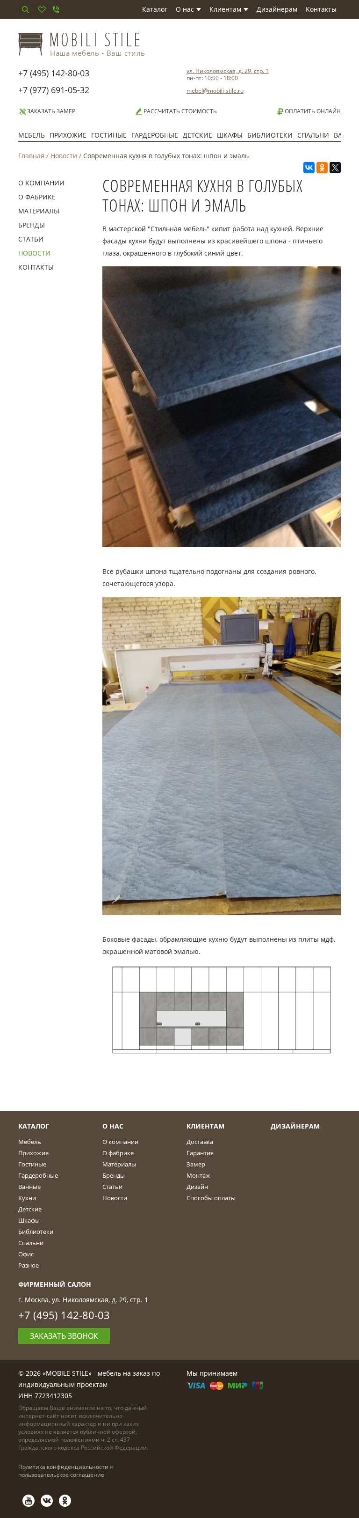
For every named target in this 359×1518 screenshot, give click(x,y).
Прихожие (68, 135)
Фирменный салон (54, 1284)
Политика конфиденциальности (63, 1467)
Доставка (200, 1141)
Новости (63, 155)
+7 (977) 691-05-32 (53, 89)
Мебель (31, 135)
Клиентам (225, 9)
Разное (28, 1265)
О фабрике (37, 196)
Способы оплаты (211, 1198)
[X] (335, 167)
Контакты (321, 9)
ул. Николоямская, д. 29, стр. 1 (228, 71)
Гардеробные (154, 135)
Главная (31, 155)
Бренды (31, 224)
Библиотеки (270, 135)
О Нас (112, 1126)
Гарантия (200, 1153)
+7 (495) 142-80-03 (53, 73)
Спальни (313, 135)
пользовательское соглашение (61, 1475)
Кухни (27, 1198)
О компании (41, 182)
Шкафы (230, 135)
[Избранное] (42, 9)
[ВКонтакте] (309, 167)
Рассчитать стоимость (180, 111)
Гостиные (109, 135)
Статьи (30, 239)
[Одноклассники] (322, 167)
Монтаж (198, 1175)
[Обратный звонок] (56, 9)
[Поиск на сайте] (25, 9)
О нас (185, 9)
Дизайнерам (277, 9)
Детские (197, 135)
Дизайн (197, 1186)
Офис (26, 1254)
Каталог (154, 9)
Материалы (38, 210)
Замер (196, 1164)
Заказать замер (51, 111)
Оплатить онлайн (313, 111)
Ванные (29, 1186)
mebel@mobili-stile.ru (215, 91)
